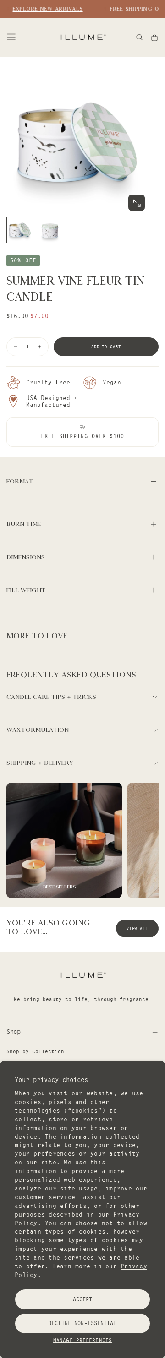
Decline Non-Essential (82, 1323)
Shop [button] (13, 1032)
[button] (11, 37)
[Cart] (154, 37)
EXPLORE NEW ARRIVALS (46, 8)
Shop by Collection (35, 1051)
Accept (83, 1299)
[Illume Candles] (83, 974)
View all (137, 928)
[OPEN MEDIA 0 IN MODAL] (136, 203)
